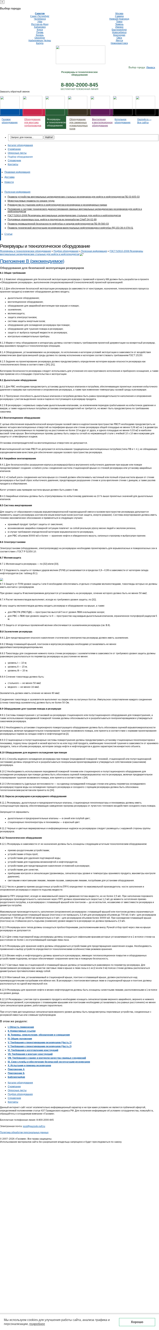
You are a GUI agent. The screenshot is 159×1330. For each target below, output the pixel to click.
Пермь (39, 32)
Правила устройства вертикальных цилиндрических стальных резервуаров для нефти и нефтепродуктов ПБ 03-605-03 (74, 196)
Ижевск (119, 27)
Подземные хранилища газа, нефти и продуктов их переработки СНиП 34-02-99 (52, 219)
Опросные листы (17, 153)
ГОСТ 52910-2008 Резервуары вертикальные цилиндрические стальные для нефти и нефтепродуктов (64, 215)
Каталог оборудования (20, 145)
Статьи (8, 234)
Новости (9, 182)
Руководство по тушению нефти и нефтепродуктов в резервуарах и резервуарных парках (57, 205)
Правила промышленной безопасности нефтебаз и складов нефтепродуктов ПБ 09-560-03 (58, 223)
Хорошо (137, 1322)
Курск (40, 29)
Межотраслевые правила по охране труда (31, 200)
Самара (119, 16)
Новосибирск (119, 32)
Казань (40, 35)
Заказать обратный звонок (14, 91)
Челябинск (40, 19)
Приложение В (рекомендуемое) (32, 261)
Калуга (39, 43)
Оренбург (40, 37)
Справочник (14, 160)
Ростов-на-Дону (39, 24)
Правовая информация (17, 172)
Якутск (119, 40)
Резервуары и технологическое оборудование (25, 251)
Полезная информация (17, 192)
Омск (119, 37)
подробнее (37, 1324)
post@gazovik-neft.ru (34, 1126)
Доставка (9, 177)
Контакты (13, 164)
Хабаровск (40, 27)
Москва (119, 13)
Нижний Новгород (119, 19)
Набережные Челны (40, 40)
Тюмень (119, 24)
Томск (119, 21)
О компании (14, 149)
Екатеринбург (119, 29)
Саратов (40, 13)
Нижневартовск (119, 43)
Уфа (39, 21)
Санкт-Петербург (39, 16)
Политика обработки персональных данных (24, 1132)
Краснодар (119, 35)
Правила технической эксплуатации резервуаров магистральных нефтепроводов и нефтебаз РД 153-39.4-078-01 (70, 227)
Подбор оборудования (20, 156)
